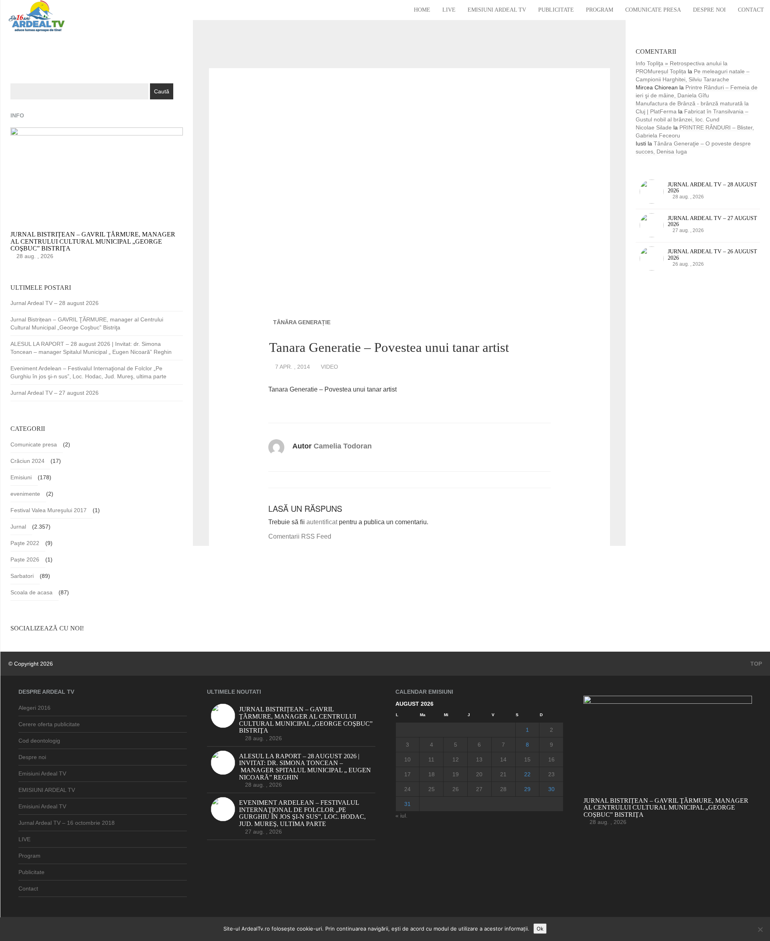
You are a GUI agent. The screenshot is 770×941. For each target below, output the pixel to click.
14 (503, 759)
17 (407, 774)
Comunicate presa (653, 10)
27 (479, 789)
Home (422, 10)
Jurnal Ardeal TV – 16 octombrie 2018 (66, 823)
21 (503, 774)
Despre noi (709, 10)
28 (503, 789)
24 (407, 789)
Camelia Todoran (343, 446)
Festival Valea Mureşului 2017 (48, 510)
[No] (760, 929)
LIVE (449, 10)
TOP (755, 663)
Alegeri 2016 (34, 708)
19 (455, 774)
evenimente (25, 494)
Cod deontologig (39, 740)
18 (431, 774)
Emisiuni (21, 477)
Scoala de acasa (31, 592)
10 (407, 759)
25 (431, 789)
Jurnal (18, 526)
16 (551, 759)
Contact (751, 10)
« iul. (401, 815)
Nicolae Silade (654, 127)
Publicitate (556, 10)
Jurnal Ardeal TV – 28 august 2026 (54, 303)
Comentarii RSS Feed (299, 536)
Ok (540, 928)
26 (455, 789)
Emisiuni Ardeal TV (497, 10)
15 (527, 759)
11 (431, 759)
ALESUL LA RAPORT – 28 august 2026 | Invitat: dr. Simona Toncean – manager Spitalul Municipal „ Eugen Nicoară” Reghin (91, 348)
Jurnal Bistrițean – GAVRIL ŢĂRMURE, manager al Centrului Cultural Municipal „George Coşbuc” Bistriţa (86, 323)
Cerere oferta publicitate (49, 724)
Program (599, 10)
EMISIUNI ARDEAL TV (46, 790)
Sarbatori (22, 576)
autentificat (321, 522)
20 (479, 774)
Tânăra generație (301, 322)
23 (551, 774)
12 (455, 759)
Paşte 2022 (24, 543)
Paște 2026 (24, 559)
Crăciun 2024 (27, 461)
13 (479, 759)
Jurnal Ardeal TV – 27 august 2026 (54, 393)
